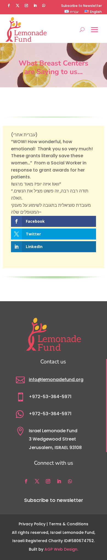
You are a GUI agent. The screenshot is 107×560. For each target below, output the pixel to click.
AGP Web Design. (61, 549)
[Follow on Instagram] (26, 5)
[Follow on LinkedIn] (35, 5)
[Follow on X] (17, 5)
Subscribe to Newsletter (81, 6)
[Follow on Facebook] (8, 5)
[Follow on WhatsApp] (44, 5)
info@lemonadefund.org (56, 379)
